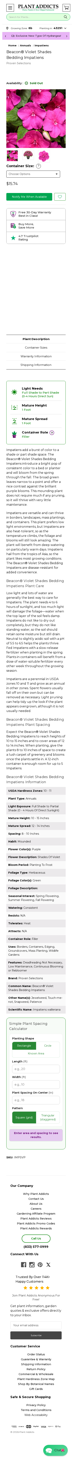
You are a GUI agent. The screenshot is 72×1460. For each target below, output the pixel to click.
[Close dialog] (65, 712)
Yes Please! (36, 737)
